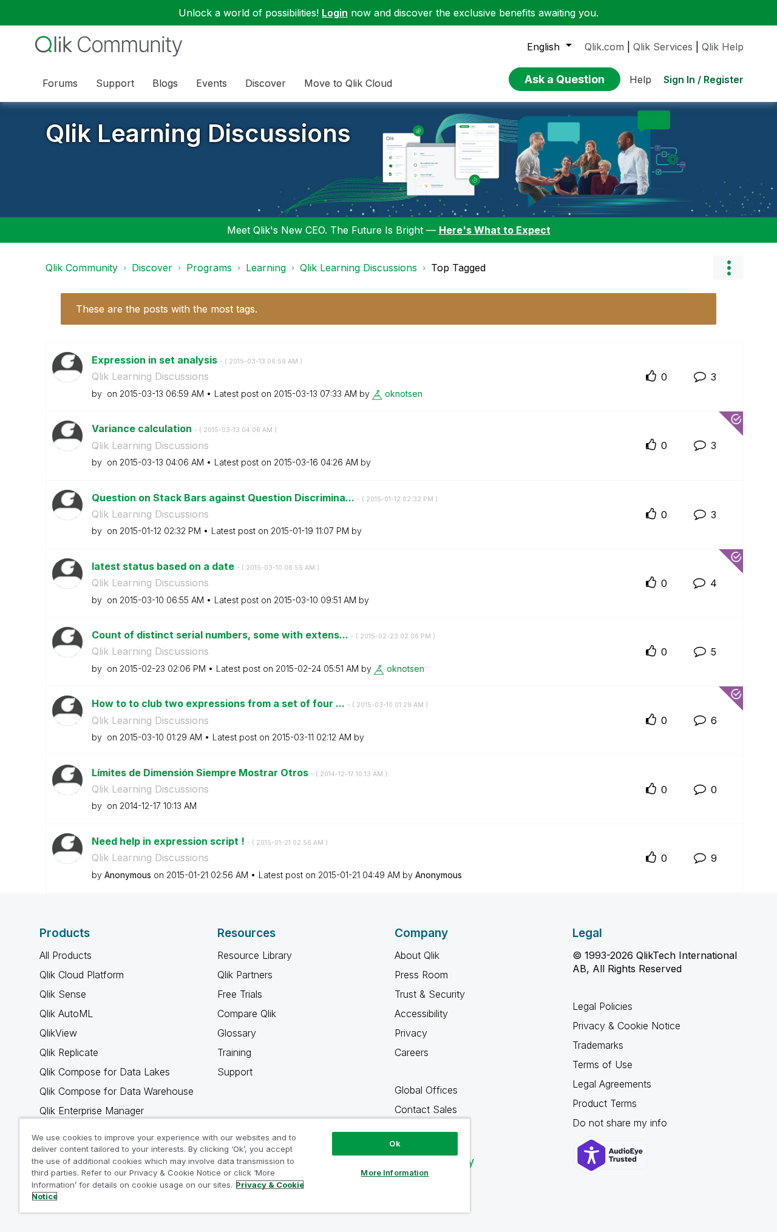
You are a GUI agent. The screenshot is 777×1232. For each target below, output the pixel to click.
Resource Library (254, 955)
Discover (152, 268)
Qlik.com (604, 47)
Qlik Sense (62, 994)
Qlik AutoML (66, 1013)
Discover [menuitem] (265, 83)
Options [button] (728, 268)
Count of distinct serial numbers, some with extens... (263, 635)
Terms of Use (602, 1064)
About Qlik (417, 955)
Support (235, 1072)
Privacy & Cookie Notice (626, 1026)
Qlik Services (663, 47)
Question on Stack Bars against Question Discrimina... (265, 498)
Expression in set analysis (197, 360)
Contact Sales (426, 1109)
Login (335, 13)
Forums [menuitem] (60, 83)
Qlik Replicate (68, 1052)
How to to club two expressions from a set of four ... (260, 703)
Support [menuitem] (115, 83)
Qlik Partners (245, 975)
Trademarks (597, 1045)
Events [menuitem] (211, 83)
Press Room (421, 975)
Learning (266, 268)
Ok (394, 1143)
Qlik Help (723, 47)
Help (640, 79)
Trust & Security (430, 994)
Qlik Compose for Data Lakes (104, 1072)
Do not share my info (621, 1123)
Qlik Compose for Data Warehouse (116, 1091)
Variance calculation (184, 428)
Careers (412, 1052)
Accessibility (421, 1013)
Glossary (236, 1033)
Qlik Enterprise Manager (91, 1111)
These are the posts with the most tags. (166, 309)
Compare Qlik (246, 1013)
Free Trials (239, 994)
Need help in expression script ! (210, 841)
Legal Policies (602, 1006)
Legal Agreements (611, 1084)
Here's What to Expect (495, 230)
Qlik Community (82, 268)
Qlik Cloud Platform (81, 975)
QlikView (58, 1033)
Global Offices (426, 1090)
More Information (395, 1172)
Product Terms (604, 1103)
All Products (65, 955)
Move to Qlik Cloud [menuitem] (348, 83)
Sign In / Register (703, 79)
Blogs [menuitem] (165, 83)
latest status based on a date (205, 566)
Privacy (411, 1033)
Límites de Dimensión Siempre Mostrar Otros (239, 773)
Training (234, 1052)
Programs (209, 268)
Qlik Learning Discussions (198, 133)
